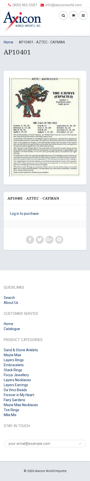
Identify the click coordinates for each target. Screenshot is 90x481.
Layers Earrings (16, 385)
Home (8, 42)
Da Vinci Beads (15, 390)
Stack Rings (13, 370)
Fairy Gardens (14, 400)
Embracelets (14, 365)
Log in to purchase (24, 214)
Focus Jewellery (16, 375)
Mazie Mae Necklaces (21, 405)
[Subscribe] (80, 444)
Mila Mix (10, 415)
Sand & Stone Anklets (21, 350)
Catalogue (12, 329)
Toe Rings (11, 410)
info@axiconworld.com (64, 5)
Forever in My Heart (19, 395)
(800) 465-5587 (24, 5)
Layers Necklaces (17, 380)
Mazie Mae (12, 355)
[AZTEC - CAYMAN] (45, 127)
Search (9, 298)
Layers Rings (14, 360)
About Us (11, 303)
